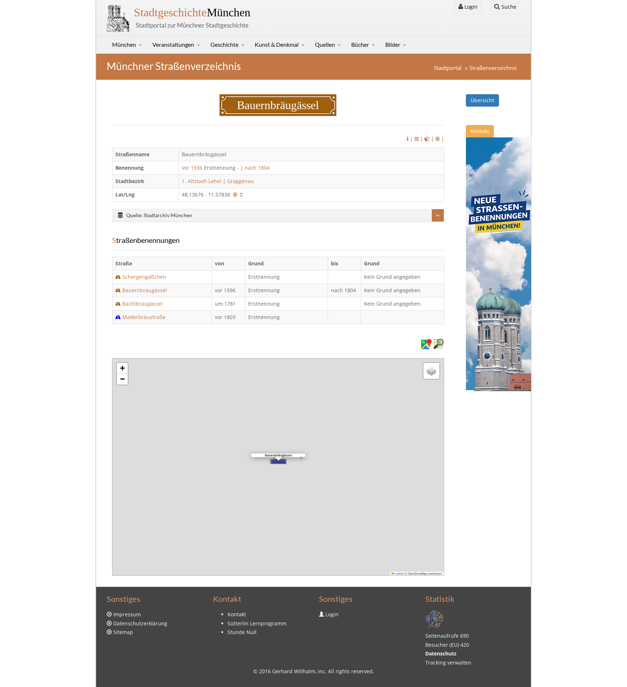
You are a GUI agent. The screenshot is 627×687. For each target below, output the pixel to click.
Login (470, 6)
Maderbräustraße (143, 317)
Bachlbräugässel (142, 303)
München (192, 12)
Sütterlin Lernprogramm (257, 623)
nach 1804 (257, 167)
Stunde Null (242, 632)
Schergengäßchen (144, 276)
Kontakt (480, 131)
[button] (277, 461)
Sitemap (123, 632)
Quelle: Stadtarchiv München (159, 215)
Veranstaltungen (173, 44)
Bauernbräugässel (144, 290)
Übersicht (482, 100)
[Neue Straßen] (498, 263)
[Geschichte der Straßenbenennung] (416, 138)
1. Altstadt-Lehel (201, 181)
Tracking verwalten (448, 662)
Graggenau (240, 181)
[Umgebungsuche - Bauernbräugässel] (235, 194)
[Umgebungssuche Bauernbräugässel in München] (437, 138)
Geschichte (224, 44)
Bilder (392, 44)
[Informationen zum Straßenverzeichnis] (408, 138)
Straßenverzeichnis (493, 68)
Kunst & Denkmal (277, 44)
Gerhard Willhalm (293, 671)
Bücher (360, 44)
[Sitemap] (434, 618)
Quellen (325, 44)
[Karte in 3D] (427, 138)
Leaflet (398, 573)
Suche (508, 6)
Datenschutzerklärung (140, 623)
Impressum (127, 614)
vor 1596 (192, 167)
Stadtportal (448, 68)
